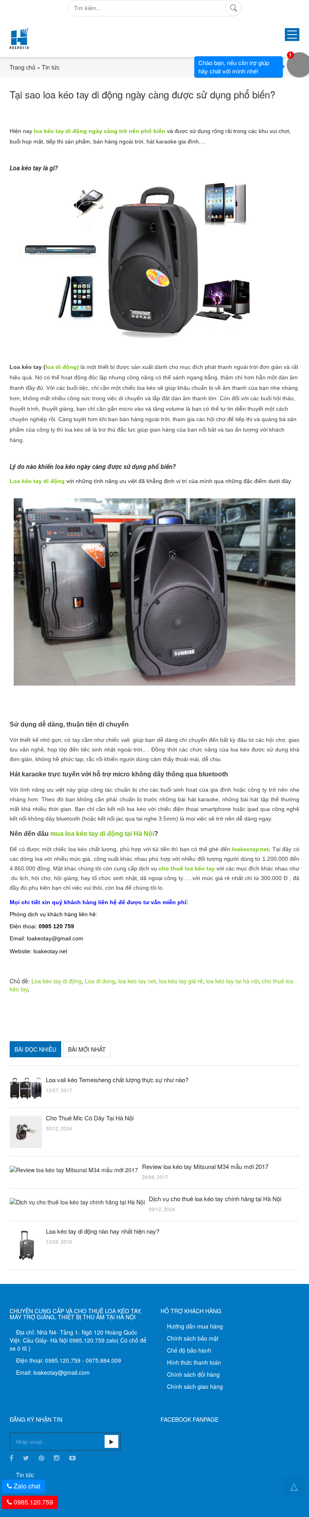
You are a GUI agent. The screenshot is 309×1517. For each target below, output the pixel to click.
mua (57, 833)
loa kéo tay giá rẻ (181, 981)
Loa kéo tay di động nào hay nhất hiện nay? (102, 1231)
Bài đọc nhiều (35, 1049)
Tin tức (51, 67)
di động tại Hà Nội (126, 833)
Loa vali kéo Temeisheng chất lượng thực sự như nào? (117, 1080)
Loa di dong (100, 981)
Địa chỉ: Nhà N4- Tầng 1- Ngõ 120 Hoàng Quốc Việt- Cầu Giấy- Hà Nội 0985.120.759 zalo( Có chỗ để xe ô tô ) (78, 1340)
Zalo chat (27, 1485)
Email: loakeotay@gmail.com (53, 1372)
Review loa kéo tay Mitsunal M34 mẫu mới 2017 (205, 1167)
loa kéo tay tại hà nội (232, 981)
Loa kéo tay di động (37, 481)
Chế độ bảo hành (189, 1350)
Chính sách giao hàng (195, 1386)
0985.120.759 (33, 1502)
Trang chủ (22, 67)
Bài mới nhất (87, 1049)
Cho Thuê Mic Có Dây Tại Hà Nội (90, 1118)
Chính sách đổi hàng (193, 1374)
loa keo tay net (137, 981)
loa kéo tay (81, 833)
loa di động (43, 367)
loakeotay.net (250, 849)
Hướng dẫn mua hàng (195, 1326)
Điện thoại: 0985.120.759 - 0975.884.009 (68, 1360)
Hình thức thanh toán (194, 1362)
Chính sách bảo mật (192, 1338)
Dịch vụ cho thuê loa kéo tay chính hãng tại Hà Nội (215, 1199)
